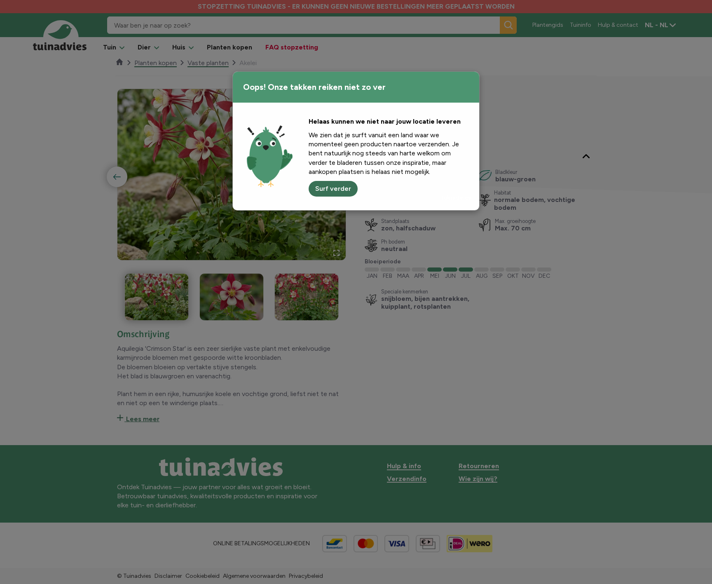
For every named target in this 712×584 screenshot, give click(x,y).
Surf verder (333, 188)
